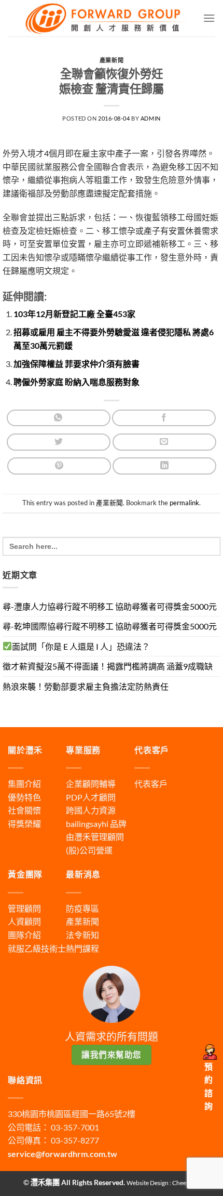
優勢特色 (24, 797)
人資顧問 (24, 921)
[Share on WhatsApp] (58, 418)
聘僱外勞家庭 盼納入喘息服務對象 (76, 382)
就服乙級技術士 (37, 948)
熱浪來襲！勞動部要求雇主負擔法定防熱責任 (86, 686)
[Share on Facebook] (164, 418)
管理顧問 (24, 908)
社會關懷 (24, 810)
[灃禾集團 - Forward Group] (105, 18)
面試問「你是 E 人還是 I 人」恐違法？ (81, 646)
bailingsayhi (87, 824)
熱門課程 (82, 948)
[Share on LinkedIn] (164, 466)
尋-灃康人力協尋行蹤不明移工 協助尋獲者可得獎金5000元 (110, 606)
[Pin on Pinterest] (59, 466)
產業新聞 (111, 60)
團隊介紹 (24, 935)
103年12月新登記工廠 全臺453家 (74, 314)
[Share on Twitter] (58, 442)
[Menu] (209, 18)
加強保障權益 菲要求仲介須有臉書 (76, 364)
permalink (184, 502)
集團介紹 (24, 783)
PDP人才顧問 (91, 797)
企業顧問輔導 (91, 783)
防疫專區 (82, 908)
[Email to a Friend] (164, 442)
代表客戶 (151, 783)
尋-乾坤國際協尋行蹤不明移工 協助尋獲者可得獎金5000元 (110, 626)
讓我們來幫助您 (111, 1054)
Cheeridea (186, 1183)
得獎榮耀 (24, 824)
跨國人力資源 (91, 810)
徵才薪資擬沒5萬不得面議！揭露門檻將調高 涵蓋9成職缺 (108, 666)
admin (151, 118)
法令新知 (82, 935)
